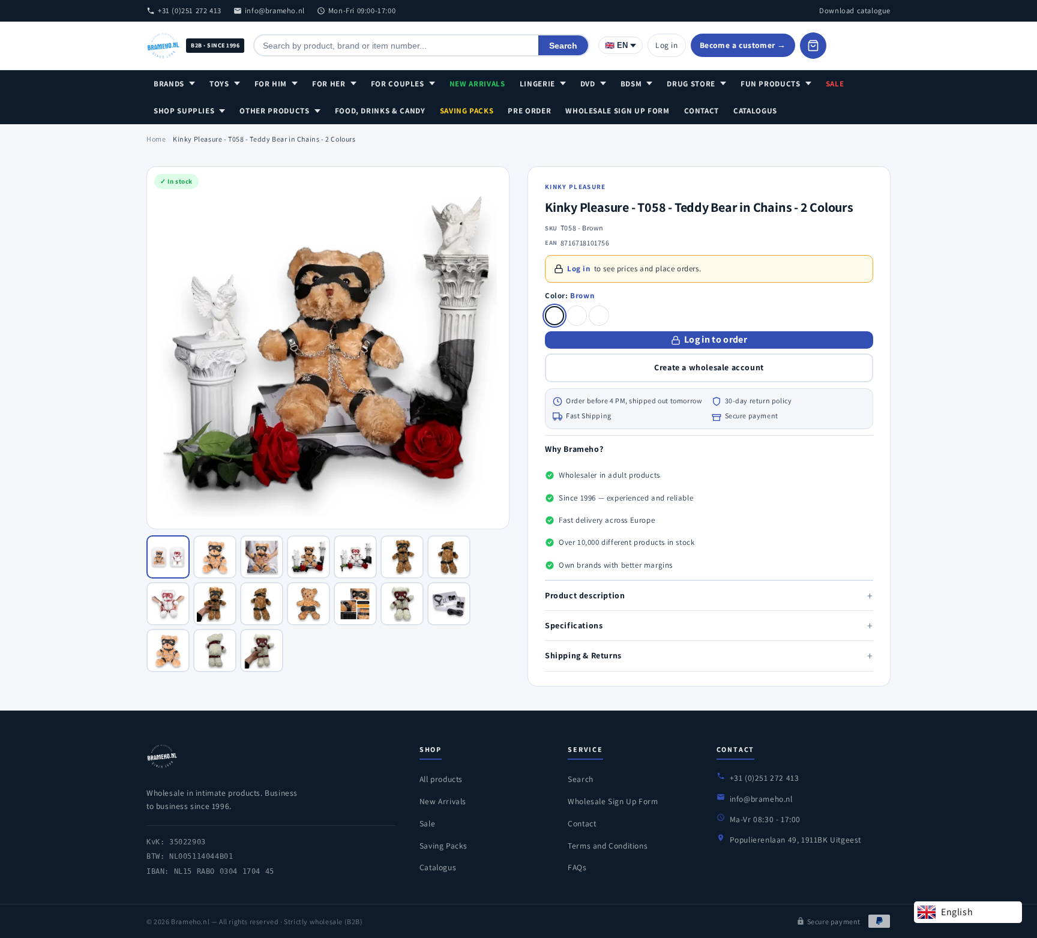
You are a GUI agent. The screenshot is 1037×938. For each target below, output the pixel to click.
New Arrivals (477, 84)
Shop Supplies (184, 111)
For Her (329, 84)
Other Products (274, 111)
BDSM (631, 84)
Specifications (709, 626)
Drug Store (691, 84)
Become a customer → (743, 45)
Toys (219, 84)
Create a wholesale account (709, 367)
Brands (169, 84)
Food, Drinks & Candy (380, 111)
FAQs (577, 867)
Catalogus (755, 111)
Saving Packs (467, 111)
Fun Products (771, 84)
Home (156, 138)
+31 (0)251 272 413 (189, 10)
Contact (702, 111)
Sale (835, 84)
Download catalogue (855, 10)
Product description (709, 596)
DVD (587, 84)
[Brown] (554, 315)
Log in (666, 45)
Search (563, 45)
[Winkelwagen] (813, 45)
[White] (576, 315)
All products (441, 779)
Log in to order (715, 339)
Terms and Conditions (608, 845)
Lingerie (537, 84)
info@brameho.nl (275, 10)
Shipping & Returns (709, 656)
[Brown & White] (599, 315)
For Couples (397, 84)
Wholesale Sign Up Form (617, 111)
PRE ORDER (529, 111)
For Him (270, 84)
